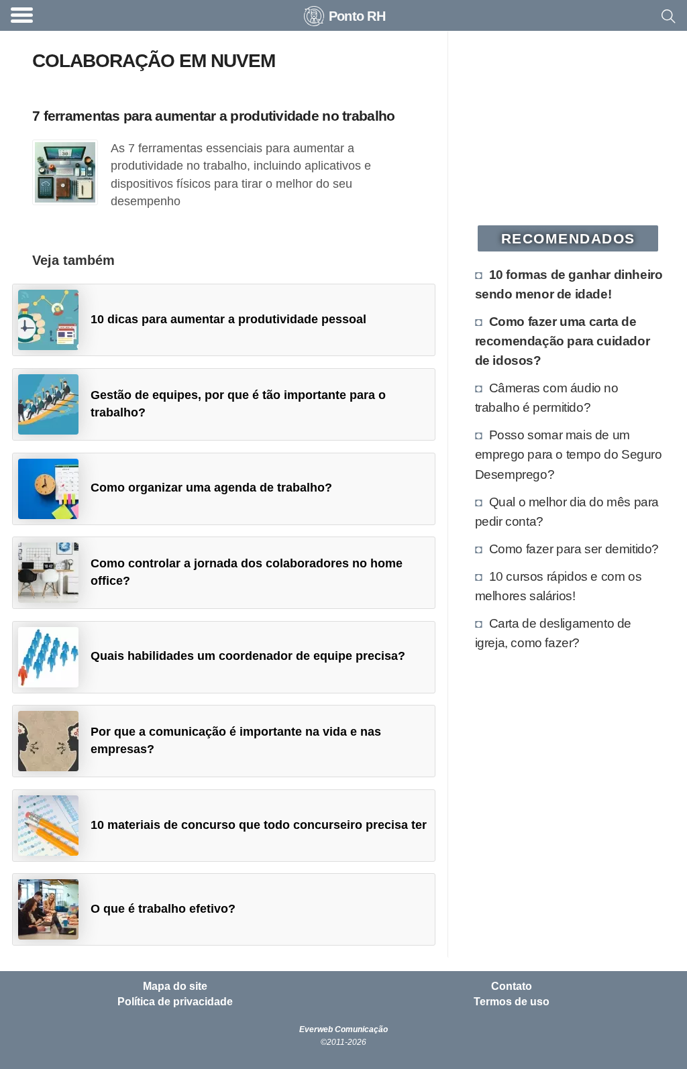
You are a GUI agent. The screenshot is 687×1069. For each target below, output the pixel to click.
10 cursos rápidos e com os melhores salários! (558, 586)
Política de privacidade (175, 1002)
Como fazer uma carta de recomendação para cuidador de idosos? (562, 341)
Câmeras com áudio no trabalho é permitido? (547, 397)
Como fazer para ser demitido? (574, 548)
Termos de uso (511, 1002)
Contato (511, 986)
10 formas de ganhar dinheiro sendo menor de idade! (569, 284)
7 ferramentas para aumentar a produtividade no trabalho (213, 115)
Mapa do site (175, 986)
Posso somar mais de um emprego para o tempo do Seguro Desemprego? (568, 454)
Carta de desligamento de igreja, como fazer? (553, 633)
